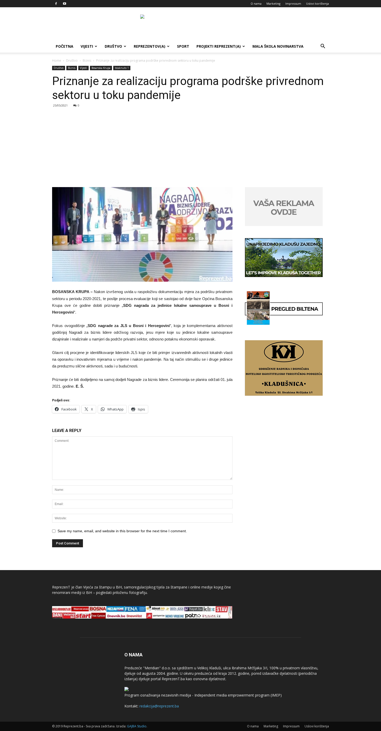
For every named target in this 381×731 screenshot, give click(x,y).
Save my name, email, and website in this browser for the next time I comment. (122, 531)
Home (56, 60)
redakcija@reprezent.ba (159, 706)
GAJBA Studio (136, 726)
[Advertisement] (190, 148)
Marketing (273, 3)
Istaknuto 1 (122, 68)
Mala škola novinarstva (278, 46)
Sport (183, 46)
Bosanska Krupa (100, 68)
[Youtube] (64, 3)
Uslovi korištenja (317, 3)
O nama (256, 3)
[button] (322, 46)
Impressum (293, 3)
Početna (64, 46)
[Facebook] (56, 3)
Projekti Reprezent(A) (218, 46)
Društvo (113, 46)
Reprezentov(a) (149, 46)
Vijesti (87, 46)
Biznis (87, 60)
